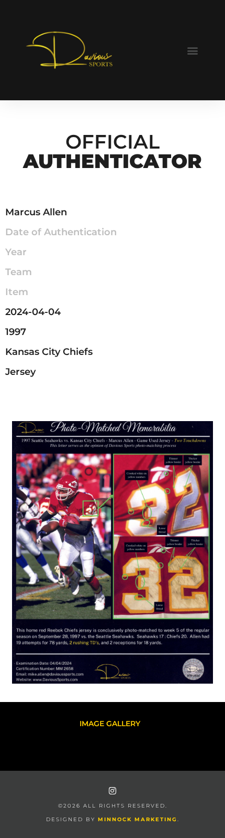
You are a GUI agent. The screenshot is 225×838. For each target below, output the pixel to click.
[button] (192, 50)
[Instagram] (112, 791)
